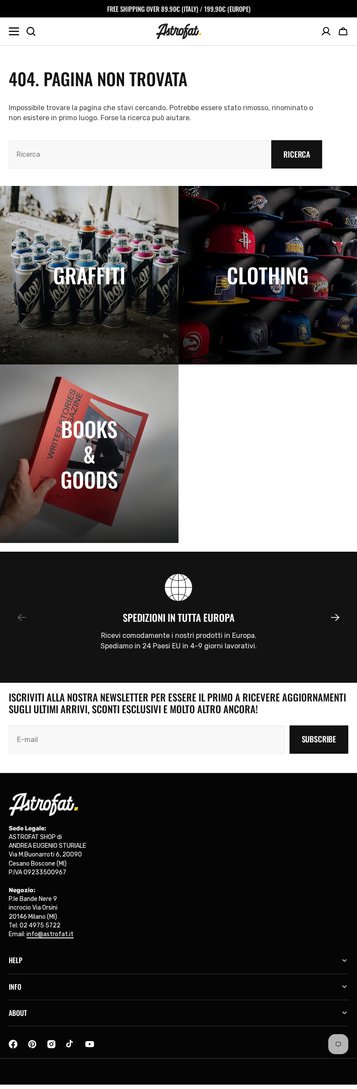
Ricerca (296, 154)
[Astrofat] (179, 31)
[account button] (326, 31)
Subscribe (319, 739)
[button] (343, 31)
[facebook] (13, 1044)
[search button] (31, 31)
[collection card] (89, 275)
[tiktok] (70, 1044)
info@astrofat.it (50, 934)
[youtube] (89, 1044)
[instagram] (51, 1044)
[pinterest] (32, 1044)
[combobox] (139, 154)
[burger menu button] (14, 31)
